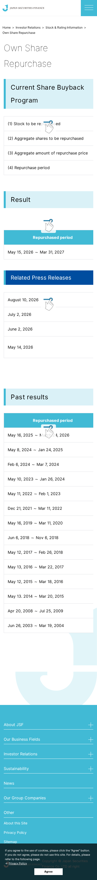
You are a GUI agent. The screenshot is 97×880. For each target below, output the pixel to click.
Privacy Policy (18, 863)
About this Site (15, 823)
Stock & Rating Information (64, 27)
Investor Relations (28, 27)
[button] (48, 725)
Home (6, 27)
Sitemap (10, 842)
